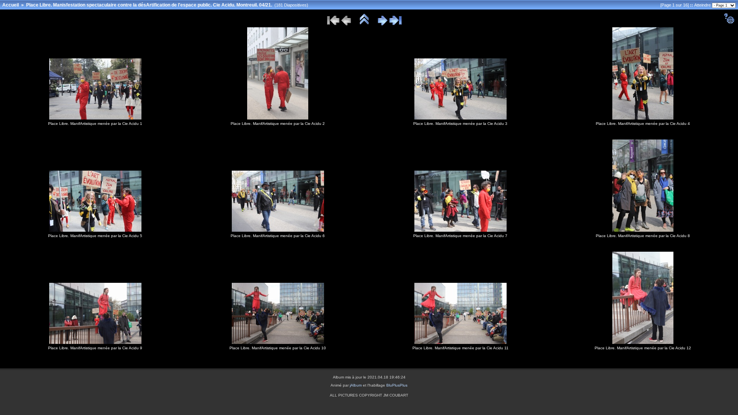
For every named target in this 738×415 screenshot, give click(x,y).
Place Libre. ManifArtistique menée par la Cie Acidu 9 (95, 348)
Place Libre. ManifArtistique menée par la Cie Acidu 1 (95, 123)
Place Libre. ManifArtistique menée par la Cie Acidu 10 (277, 348)
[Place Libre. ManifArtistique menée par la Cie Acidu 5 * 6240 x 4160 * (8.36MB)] (95, 230)
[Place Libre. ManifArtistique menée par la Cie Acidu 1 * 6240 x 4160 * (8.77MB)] (95, 118)
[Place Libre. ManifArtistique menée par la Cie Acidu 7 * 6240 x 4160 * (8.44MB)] (460, 230)
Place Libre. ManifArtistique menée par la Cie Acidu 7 (460, 236)
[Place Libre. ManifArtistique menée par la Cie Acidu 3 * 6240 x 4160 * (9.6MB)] (460, 118)
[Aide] (729, 22)
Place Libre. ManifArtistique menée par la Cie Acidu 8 (643, 236)
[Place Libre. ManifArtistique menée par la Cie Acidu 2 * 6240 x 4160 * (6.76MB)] (277, 118)
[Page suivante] (382, 24)
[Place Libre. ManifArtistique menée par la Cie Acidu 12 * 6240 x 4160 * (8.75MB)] (642, 342)
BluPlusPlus (396, 385)
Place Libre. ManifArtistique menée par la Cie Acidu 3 (460, 123)
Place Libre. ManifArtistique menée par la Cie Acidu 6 (278, 236)
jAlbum (356, 385)
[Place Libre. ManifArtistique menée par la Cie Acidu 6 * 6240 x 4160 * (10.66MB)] (278, 230)
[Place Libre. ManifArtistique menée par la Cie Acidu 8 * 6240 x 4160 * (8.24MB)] (642, 230)
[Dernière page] (395, 24)
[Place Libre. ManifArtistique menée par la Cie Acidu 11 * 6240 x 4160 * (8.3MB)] (460, 342)
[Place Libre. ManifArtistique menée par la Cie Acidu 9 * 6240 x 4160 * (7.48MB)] (95, 342)
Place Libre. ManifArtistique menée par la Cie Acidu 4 (643, 123)
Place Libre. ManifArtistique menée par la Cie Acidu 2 (278, 123)
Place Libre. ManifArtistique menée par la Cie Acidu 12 (643, 348)
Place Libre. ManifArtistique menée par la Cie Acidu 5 (95, 236)
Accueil (10, 5)
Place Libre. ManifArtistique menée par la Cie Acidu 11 (460, 348)
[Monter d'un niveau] (364, 24)
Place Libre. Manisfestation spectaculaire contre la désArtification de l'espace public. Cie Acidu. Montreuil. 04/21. (149, 5)
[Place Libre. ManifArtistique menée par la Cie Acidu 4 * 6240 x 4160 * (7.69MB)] (642, 118)
